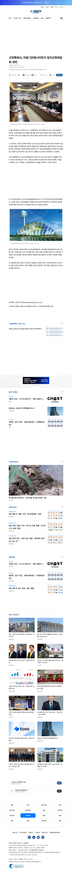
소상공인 (36, 18)
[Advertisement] (36, 38)
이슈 (42, 18)
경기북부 (28, 815)
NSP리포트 (27, 18)
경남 (28, 821)
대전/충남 (28, 810)
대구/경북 (44, 805)
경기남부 (11, 815)
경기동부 (60, 810)
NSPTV (48, 18)
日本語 (52, 7)
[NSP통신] (36, 12)
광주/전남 (12, 810)
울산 (44, 810)
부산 (28, 805)
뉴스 (10, 18)
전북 (12, 821)
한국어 (42, 7)
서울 (12, 805)
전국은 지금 (17, 18)
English (47, 7)
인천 (60, 805)
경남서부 (44, 821)
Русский (61, 7)
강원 (44, 815)
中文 (56, 7)
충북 (60, 815)
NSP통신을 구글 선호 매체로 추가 (32, 2)
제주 (60, 821)
